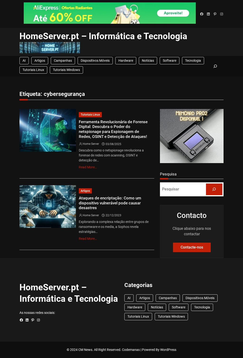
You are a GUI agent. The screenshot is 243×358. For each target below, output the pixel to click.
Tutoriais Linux (33, 70)
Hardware (125, 60)
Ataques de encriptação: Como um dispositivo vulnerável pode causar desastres (110, 203)
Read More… (88, 167)
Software (169, 60)
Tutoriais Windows (66, 70)
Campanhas (63, 60)
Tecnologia (193, 60)
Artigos (39, 60)
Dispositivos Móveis (95, 60)
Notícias (148, 60)
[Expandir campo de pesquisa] (215, 66)
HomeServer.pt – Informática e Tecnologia (103, 36)
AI (24, 60)
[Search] (214, 189)
